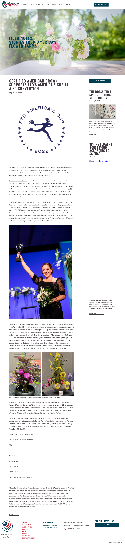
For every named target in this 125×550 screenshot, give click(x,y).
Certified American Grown (18, 181)
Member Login (101, 4)
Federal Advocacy (51, 527)
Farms (53, 4)
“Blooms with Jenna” (38, 405)
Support (45, 4)
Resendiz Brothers (46, 426)
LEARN (68, 4)
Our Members (27, 525)
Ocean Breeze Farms (24, 426)
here (32, 434)
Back (11, 514)
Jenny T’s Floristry (67, 335)
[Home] (10, 7)
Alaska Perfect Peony (37, 421)
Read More (93, 134)
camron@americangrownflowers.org (21, 477)
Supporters (27, 527)
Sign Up (107, 524)
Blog (24, 531)
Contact (26, 536)
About (26, 4)
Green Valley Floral (43, 424)
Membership (35, 4)
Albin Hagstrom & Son (58, 421)
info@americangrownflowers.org (76, 525)
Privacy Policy (28, 538)
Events (61, 4)
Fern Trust (26, 424)
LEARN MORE (100, 81)
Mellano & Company (65, 424)
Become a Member (50, 525)
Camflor (12, 424)
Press (24, 533)
